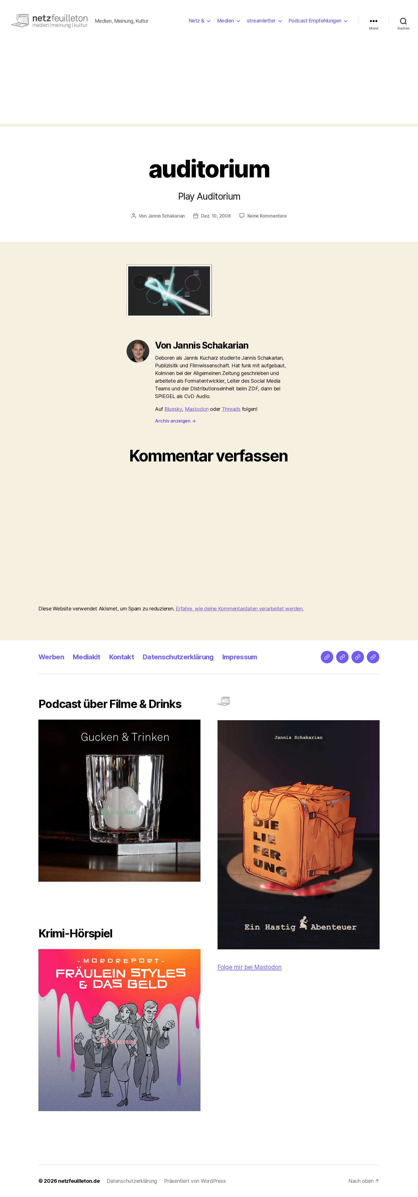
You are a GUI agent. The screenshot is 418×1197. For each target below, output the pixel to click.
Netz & (196, 21)
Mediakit (86, 657)
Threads (231, 409)
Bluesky (173, 409)
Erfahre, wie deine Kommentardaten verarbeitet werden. (240, 609)
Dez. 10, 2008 (216, 216)
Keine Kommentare (267, 216)
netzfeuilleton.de (79, 1181)
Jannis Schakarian (166, 216)
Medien (225, 21)
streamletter (261, 21)
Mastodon (197, 409)
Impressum (239, 657)
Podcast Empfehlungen (315, 21)
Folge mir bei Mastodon (250, 967)
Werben (51, 657)
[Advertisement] (209, 84)
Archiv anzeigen (175, 421)
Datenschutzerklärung (178, 657)
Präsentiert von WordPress (194, 1181)
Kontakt (121, 657)
